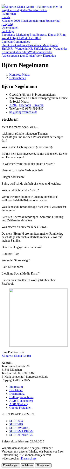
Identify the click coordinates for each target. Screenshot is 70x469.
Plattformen (9, 13)
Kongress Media (19, 74)
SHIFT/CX (16, 420)
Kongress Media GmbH (16, 355)
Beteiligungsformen (33, 20)
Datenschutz (16, 393)
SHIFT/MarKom (21, 431)
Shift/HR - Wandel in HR (18, 48)
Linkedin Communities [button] (16, 41)
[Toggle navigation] (3, 4)
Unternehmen (10, 27)
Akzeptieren (43, 465)
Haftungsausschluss (21, 397)
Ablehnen (27, 465)
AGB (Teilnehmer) (21, 400)
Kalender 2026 (11, 20)
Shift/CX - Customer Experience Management (30, 45)
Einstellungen (10, 465)
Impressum (16, 386)
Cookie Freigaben (20, 407)
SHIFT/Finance (21, 434)
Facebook (25, 105)
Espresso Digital (46, 34)
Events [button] (6, 17)
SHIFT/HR (16, 424)
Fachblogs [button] (8, 31)
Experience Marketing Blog (19, 34)
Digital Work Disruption (41, 55)
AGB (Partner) (18, 404)
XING (13, 105)
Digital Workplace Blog (26, 38)
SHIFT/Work (19, 427)
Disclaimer (16, 390)
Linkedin (38, 105)
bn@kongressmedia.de (23, 112)
